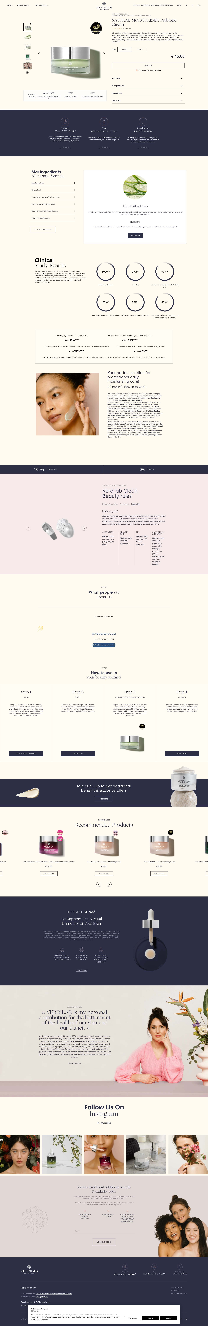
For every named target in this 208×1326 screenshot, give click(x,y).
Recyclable (135, 504)
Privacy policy (175, 1290)
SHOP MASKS (182, 754)
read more (135, 236)
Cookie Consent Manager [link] (38, 1309)
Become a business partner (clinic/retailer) (153, 5)
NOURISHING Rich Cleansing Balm (159, 862)
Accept (168, 1318)
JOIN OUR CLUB (104, 1242)
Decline (150, 1318)
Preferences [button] (44, 1319)
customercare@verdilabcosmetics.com (54, 1293)
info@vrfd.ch (42, 1296)
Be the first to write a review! (104, 645)
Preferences (133, 1318)
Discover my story (74, 1063)
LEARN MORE (81, 970)
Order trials (23, 5)
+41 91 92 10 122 (28, 1288)
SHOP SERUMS (78, 754)
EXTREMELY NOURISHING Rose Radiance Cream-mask (49, 862)
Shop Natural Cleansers (26, 754)
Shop (9, 5)
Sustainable (125, 504)
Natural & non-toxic (110, 504)
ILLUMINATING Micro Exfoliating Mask (104, 862)
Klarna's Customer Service (179, 1293)
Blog (179, 5)
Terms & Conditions (177, 1287)
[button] (84, 528)
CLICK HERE (104, 799)
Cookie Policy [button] (89, 1317)
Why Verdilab (40, 5)
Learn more (65, 148)
